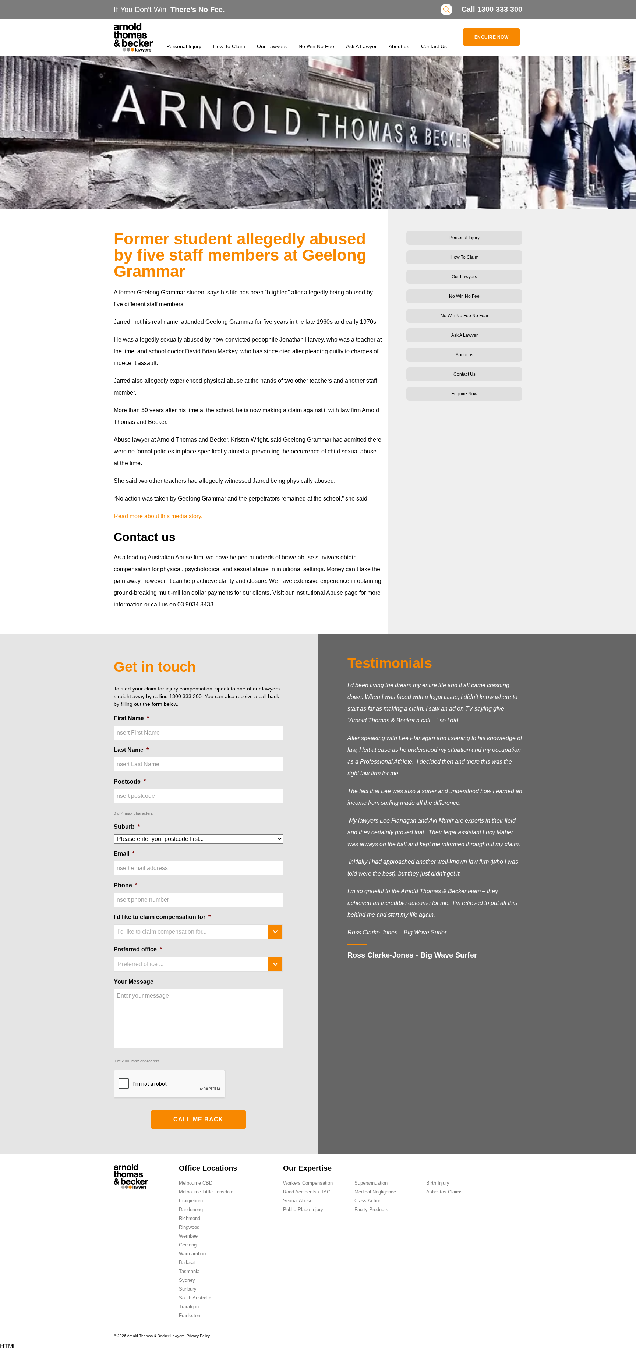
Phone (125, 885)
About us (399, 46)
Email (124, 853)
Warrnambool (193, 1253)
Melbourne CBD (195, 1183)
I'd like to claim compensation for (162, 917)
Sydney (187, 1280)
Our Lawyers (272, 46)
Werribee (188, 1236)
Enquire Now (491, 37)
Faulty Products (371, 1209)
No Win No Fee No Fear (464, 315)
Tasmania (189, 1271)
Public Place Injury (303, 1209)
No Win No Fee (316, 46)
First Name (131, 718)
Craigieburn (191, 1200)
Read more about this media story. (158, 516)
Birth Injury (437, 1183)
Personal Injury (183, 46)
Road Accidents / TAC (306, 1192)
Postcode (130, 781)
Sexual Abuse (297, 1200)
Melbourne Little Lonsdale (206, 1192)
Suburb (127, 827)
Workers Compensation (308, 1183)
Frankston (189, 1315)
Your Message (133, 982)
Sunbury (188, 1289)
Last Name (131, 750)
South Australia (195, 1298)
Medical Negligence (375, 1192)
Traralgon (189, 1306)
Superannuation (371, 1183)
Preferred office (138, 949)
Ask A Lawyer (361, 46)
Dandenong (191, 1209)
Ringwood (189, 1227)
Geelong (188, 1245)
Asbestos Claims (444, 1192)
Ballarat (187, 1262)
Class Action (367, 1200)
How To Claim (229, 46)
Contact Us (434, 46)
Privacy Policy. (199, 1336)
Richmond (189, 1218)
